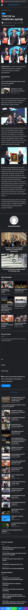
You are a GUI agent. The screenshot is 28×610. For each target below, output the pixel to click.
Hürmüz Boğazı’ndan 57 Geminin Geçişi (20, 305)
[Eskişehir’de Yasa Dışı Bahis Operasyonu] (6, 449)
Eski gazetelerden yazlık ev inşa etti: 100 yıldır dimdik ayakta (18, 399)
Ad (2, 359)
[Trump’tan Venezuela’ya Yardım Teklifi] (6, 484)
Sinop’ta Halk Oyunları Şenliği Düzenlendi (17, 489)
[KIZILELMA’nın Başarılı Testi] (6, 518)
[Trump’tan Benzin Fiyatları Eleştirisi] (6, 525)
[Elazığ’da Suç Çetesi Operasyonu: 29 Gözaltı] (5, 91)
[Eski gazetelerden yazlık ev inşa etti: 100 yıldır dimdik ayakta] (6, 399)
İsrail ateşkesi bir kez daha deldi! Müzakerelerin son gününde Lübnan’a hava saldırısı (7, 308)
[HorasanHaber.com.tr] (14, 5)
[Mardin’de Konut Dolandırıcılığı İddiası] (6, 426)
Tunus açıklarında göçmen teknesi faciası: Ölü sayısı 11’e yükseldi (14, 405)
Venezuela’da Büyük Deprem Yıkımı (20, 324)
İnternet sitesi (4, 370)
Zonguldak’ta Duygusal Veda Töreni (5, 291)
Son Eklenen (14, 392)
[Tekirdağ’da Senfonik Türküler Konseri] (21, 284)
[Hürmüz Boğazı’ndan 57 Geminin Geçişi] (21, 300)
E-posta (3, 365)
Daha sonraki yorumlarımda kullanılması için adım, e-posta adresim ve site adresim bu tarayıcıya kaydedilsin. (13, 379)
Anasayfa (5, 10)
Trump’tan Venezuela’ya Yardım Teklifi (18, 482)
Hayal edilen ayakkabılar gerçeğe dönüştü (7, 324)
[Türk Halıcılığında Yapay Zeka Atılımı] (6, 498)
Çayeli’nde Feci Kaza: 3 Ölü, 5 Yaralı (17, 510)
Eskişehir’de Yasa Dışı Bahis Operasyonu (17, 448)
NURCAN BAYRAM (8, 22)
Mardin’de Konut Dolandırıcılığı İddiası (17, 425)
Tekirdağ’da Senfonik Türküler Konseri (21, 290)
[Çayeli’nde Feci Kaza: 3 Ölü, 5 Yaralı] (6, 511)
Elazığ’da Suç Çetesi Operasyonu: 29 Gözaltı (14, 1)
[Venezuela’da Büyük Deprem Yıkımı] (21, 318)
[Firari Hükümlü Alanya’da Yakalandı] (6, 504)
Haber (9, 10)
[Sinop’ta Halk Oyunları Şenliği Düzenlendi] (6, 491)
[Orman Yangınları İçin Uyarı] (6, 477)
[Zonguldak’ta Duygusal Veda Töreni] (7, 284)
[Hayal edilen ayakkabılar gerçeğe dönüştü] (7, 318)
